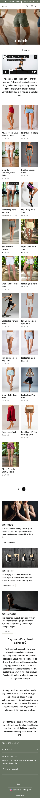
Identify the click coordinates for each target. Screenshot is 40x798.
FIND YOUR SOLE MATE (9, 586)
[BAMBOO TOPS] (20, 511)
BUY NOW (7, 632)
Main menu (7, 749)
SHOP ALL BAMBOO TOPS (9, 542)
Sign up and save (10, 756)
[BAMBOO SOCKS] (20, 558)
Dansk (19, 784)
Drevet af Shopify (20, 795)
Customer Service (10, 743)
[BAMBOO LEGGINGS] (20, 601)
